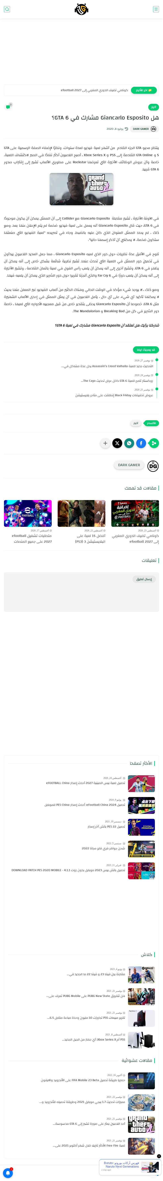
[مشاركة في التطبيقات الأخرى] (105, 443)
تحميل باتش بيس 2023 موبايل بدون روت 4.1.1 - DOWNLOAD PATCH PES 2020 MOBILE (68, 870)
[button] (141, 443)
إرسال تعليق (144, 579)
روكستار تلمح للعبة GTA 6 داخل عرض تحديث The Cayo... (117, 381)
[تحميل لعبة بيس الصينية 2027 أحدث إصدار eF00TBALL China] (141, 783)
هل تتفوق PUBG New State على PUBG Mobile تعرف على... (85, 996)
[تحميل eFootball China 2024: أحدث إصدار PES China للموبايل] (141, 805)
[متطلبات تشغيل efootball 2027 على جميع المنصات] (28, 513)
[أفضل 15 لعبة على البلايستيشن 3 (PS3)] (81, 513)
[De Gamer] (81, 9)
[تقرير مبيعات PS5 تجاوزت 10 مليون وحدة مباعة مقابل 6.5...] (141, 1018)
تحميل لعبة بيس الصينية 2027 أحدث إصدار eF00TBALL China (85, 783)
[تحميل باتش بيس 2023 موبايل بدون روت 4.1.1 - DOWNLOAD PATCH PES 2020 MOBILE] (141, 870)
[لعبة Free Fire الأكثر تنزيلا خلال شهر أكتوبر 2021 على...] (141, 1146)
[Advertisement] (81, 54)
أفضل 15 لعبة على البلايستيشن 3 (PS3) (90, 539)
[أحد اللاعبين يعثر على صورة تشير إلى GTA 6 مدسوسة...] (141, 1124)
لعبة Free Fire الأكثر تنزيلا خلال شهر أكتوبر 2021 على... (89, 1145)
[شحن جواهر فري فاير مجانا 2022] (141, 849)
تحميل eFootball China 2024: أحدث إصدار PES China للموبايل (85, 805)
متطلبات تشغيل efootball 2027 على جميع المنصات (32, 539)
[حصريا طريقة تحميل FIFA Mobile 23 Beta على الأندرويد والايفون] (141, 1080)
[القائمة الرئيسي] (156, 9)
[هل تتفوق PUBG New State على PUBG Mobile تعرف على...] (141, 996)
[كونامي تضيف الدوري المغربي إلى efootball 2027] (135, 513)
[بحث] (7, 9)
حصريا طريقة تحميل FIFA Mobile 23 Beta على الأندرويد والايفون (83, 1080)
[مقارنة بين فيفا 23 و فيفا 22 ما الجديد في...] (141, 974)
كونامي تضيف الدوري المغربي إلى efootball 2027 (94, 90)
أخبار (153, 107)
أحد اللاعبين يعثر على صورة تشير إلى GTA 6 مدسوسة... (89, 1124)
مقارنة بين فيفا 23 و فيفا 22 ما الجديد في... (96, 974)
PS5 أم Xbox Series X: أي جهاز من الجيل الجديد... (93, 1039)
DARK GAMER (141, 129)
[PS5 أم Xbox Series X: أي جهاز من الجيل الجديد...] (141, 1040)
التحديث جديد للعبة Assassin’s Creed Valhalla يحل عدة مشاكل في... (107, 366)
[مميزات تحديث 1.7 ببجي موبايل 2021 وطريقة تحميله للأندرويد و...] (141, 1102)
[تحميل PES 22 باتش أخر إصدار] (141, 827)
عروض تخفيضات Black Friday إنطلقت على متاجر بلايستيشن (114, 395)
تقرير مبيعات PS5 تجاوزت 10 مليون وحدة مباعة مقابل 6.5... (86, 1018)
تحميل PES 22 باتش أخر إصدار (106, 826)
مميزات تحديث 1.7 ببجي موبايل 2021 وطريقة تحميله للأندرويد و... (82, 1102)
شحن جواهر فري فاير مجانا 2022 (103, 848)
